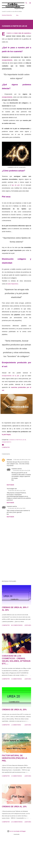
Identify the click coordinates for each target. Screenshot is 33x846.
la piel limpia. (6, 434)
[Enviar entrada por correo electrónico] (3, 445)
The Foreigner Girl (12, 488)
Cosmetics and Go (17, 468)
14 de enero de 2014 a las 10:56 (16, 490)
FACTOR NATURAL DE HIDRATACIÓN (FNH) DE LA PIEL (14, 758)
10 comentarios (17, 822)
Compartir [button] (6, 447)
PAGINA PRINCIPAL (7, 15)
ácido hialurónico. (13, 284)
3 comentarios (16, 679)
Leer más (28, 625)
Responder (10, 485)
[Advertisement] (16, 558)
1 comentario (16, 725)
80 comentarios (17, 625)
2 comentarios (16, 776)
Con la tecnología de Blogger (17, 831)
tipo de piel (16, 185)
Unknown (9, 459)
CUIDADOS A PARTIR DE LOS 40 (17, 439)
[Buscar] (26, 3)
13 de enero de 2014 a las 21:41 (21, 459)
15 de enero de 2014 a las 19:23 (16, 508)
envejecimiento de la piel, (10, 375)
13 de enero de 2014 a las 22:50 (21, 470)
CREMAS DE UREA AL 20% (14, 709)
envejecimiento (7, 60)
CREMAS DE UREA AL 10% (14, 806)
